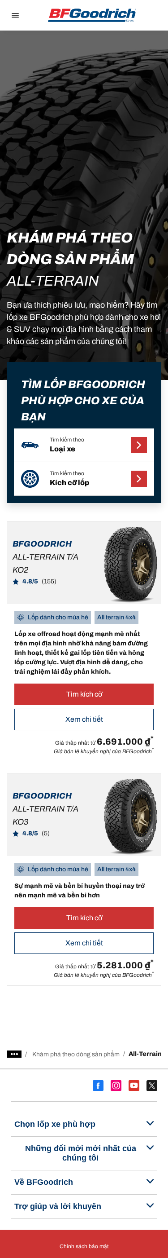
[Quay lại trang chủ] (92, 15)
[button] (84, 445)
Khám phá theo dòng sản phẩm (76, 1054)
